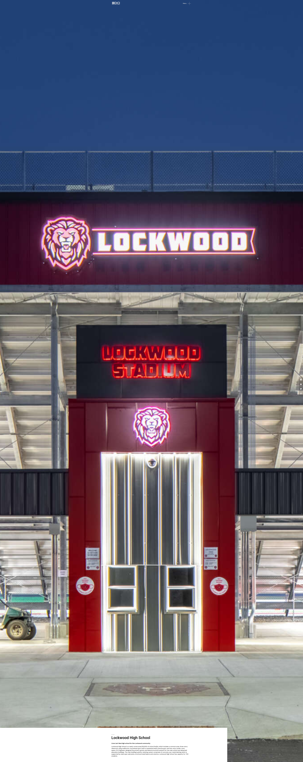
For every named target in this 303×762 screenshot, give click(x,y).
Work (113, 734)
